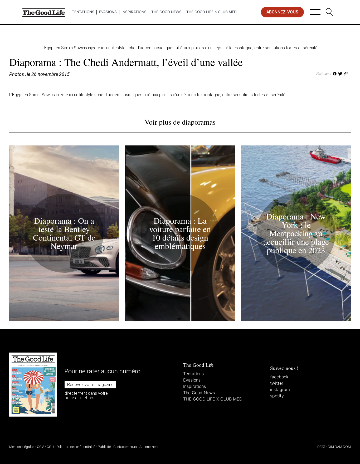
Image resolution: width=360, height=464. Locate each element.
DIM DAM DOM (339, 447)
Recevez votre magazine (90, 384)
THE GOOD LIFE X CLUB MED (212, 399)
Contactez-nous (125, 447)
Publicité (104, 447)
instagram (280, 389)
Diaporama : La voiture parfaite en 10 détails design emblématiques (180, 233)
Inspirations (134, 12)
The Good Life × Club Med (211, 12)
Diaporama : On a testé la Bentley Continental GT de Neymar (64, 233)
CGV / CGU (45, 447)
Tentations (83, 12)
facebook (279, 376)
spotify (277, 395)
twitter (276, 383)
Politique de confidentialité (75, 447)
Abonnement (148, 447)
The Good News (166, 12)
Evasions (108, 12)
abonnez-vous (282, 11)
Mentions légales (21, 447)
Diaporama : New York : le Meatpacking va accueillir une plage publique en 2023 (296, 233)
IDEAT (321, 447)
